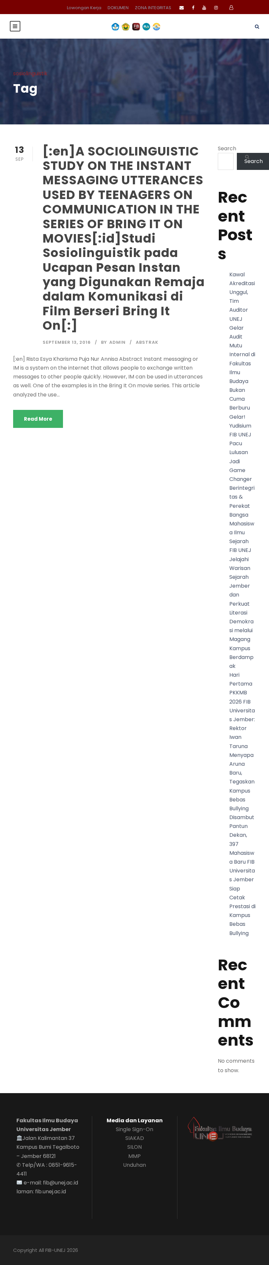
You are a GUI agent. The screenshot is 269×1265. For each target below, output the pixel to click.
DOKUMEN (118, 8)
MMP (134, 1156)
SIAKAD (134, 1138)
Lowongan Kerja (84, 8)
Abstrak (147, 342)
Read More (38, 418)
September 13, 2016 (67, 342)
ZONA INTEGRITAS (153, 8)
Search (227, 148)
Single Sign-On (134, 1129)
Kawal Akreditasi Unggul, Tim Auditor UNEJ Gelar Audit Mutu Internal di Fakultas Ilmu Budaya (242, 328)
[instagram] (216, 8)
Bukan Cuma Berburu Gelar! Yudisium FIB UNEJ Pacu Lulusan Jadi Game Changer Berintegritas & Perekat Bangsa (242, 452)
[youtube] (204, 8)
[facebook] (193, 8)
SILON (134, 1147)
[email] (181, 8)
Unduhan (134, 1165)
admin (117, 342)
